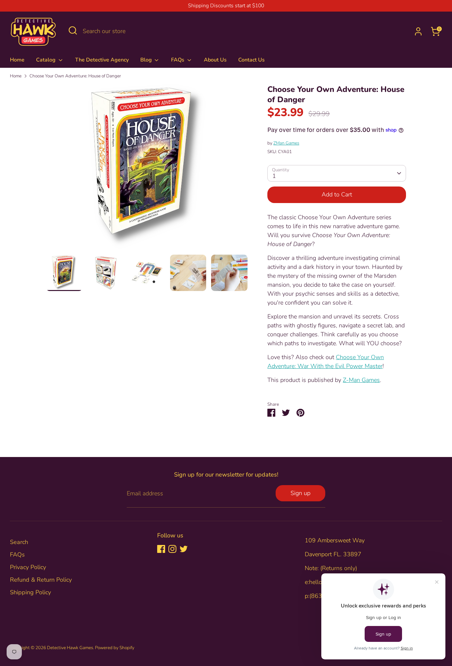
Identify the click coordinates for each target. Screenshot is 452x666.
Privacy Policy (28, 567)
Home (17, 59)
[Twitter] (184, 549)
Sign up (300, 493)
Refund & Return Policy (41, 580)
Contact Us (251, 59)
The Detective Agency (102, 59)
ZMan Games (286, 143)
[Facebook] (161, 549)
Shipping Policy (30, 592)
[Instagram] (172, 549)
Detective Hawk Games (70, 648)
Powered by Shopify (114, 648)
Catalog (46, 59)
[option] (147, 169)
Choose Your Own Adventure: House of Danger (75, 76)
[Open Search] (72, 30)
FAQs (178, 59)
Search (19, 542)
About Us (215, 59)
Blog (146, 59)
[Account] (418, 31)
